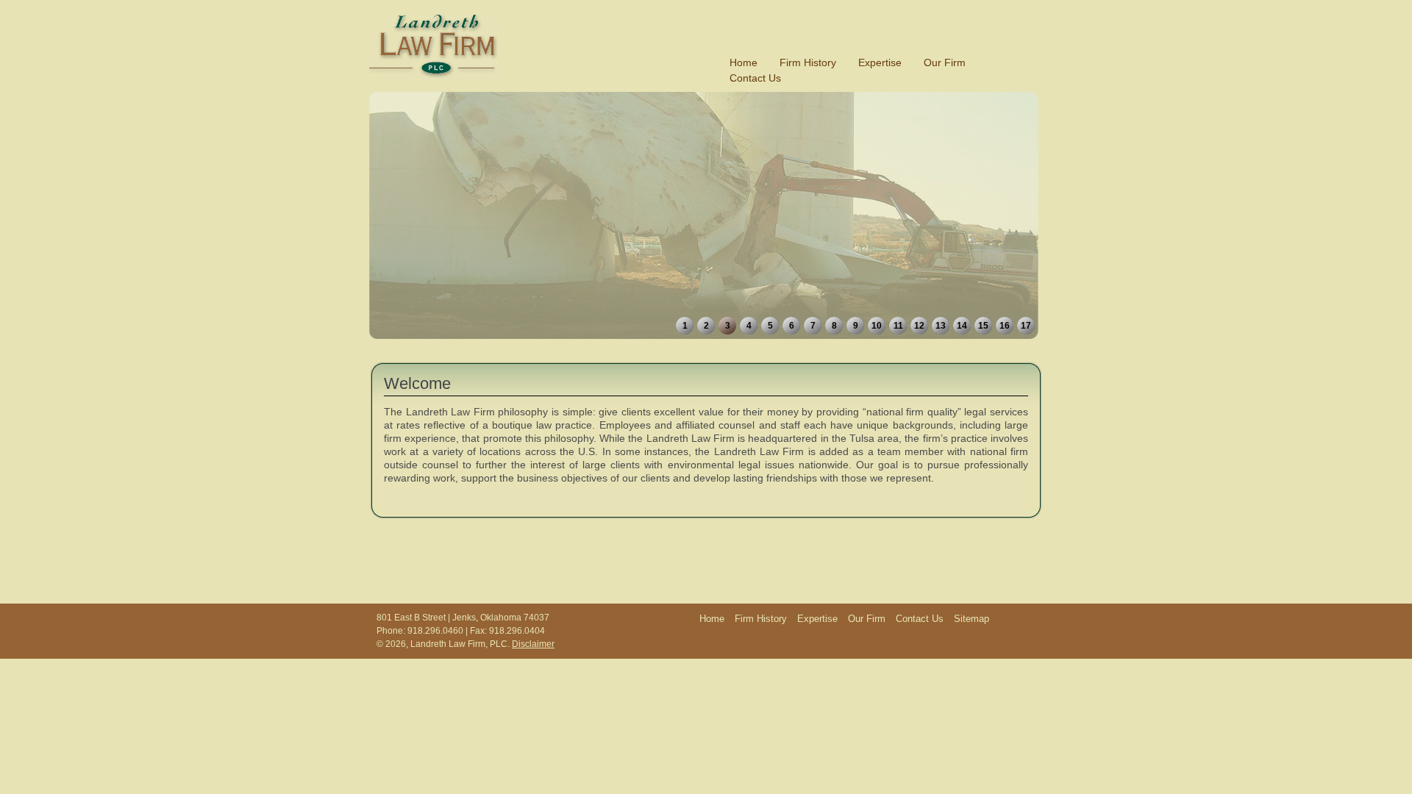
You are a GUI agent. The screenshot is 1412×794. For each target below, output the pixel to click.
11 (898, 326)
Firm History (808, 62)
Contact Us (755, 78)
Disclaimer (533, 644)
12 (919, 326)
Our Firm (945, 62)
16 (1004, 326)
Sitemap (971, 618)
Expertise (880, 62)
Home (743, 62)
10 (876, 326)
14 (962, 326)
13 (940, 326)
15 (983, 326)
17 (1026, 326)
